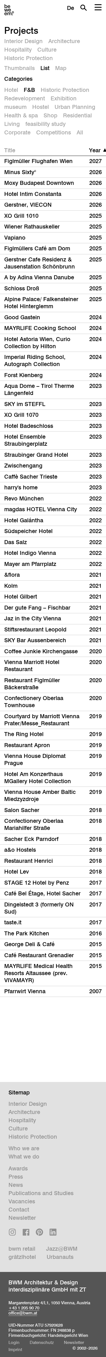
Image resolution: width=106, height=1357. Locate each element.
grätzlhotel (22, 1257)
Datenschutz (42, 1342)
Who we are (23, 1148)
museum (15, 106)
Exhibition (64, 98)
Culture (47, 49)
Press (15, 1176)
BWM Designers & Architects (9, 10)
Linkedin (53, 1232)
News (15, 1184)
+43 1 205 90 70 (23, 1308)
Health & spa (21, 115)
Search (83, 7)
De (70, 8)
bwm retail (21, 1248)
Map (60, 68)
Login (14, 1342)
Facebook (26, 1232)
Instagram (12, 1232)
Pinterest (39, 1232)
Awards (18, 1168)
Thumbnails (19, 68)
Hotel (11, 89)
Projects (21, 30)
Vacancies (21, 1201)
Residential (77, 115)
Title (9, 150)
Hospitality (18, 49)
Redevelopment (24, 98)
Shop (50, 115)
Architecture (64, 41)
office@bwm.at (22, 1313)
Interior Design (23, 41)
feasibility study (45, 124)
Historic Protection (28, 58)
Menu (98, 7)
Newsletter (22, 1217)
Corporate (17, 132)
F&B (29, 89)
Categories (18, 78)
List (44, 68)
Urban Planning (75, 106)
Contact (18, 1209)
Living (12, 124)
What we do (23, 1156)
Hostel (40, 106)
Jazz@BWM (61, 1248)
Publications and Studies (40, 1193)
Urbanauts (60, 1257)
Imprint (15, 1349)
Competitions (53, 132)
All (80, 132)
